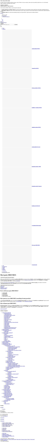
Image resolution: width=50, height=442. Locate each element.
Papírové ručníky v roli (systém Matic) (14, 346)
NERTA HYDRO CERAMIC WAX (8, 423)
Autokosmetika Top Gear (6, 343)
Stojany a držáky (6, 388)
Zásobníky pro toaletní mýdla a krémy (14, 365)
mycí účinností (17, 280)
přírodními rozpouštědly (28, 301)
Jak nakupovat (4, 266)
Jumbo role (10, 353)
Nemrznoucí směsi (7, 326)
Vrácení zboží (32, 439)
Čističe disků (6, 320)
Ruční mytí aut (6, 318)
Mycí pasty (6, 397)
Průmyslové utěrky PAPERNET (7, 431)
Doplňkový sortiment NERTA (7, 332)
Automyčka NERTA (5, 329)
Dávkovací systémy (7, 400)
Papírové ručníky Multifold (12, 348)
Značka (1, 407)
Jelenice (5, 334)
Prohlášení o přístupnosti (4, 439)
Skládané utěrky (10, 376)
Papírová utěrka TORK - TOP (7, 424)
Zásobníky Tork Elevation (10, 362)
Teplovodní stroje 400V (8, 395)
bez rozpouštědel (18, 301)
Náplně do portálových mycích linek (10, 328)
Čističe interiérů (6, 323)
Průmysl (5, 370)
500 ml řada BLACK (7, 313)
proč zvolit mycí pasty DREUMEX (8, 282)
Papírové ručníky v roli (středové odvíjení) (14, 350)
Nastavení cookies (24, 439)
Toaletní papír (8, 351)
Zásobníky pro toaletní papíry (12, 364)
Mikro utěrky (4, 433)
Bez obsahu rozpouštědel (10, 398)
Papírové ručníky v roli (9, 384)
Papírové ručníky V (9, 382)
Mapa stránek (19, 439)
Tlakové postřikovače (7, 391)
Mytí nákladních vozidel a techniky (9, 315)
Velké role (9, 372)
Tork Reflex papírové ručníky (12, 347)
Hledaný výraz (2, 24)
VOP (3, 265)
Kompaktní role (10, 355)
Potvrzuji (1, 13)
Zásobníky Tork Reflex (9, 367)
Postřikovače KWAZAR (6, 389)
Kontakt (3, 269)
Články (3, 268)
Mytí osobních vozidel (7, 316)
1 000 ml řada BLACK (7, 314)
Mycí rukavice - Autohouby (8, 335)
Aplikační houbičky (7, 336)
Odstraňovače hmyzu (7, 321)
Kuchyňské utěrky (7, 386)
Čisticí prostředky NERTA (6, 330)
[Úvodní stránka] (3, 22)
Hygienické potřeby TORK (6, 344)
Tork (5, 402)
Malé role (9, 374)
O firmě (3, 267)
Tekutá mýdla (10, 358)
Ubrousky (7, 369)
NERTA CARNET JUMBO (6, 422)
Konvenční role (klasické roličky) (13, 354)
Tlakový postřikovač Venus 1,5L (7, 425)
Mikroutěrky (6, 333)
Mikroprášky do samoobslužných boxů (10, 327)
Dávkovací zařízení (5, 342)
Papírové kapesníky (9, 360)
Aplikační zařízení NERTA (6, 341)
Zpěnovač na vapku (5, 434)
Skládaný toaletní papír (11, 356)
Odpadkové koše (8, 368)
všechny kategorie (3, 308)
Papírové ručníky (7, 381)
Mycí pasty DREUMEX (6, 396)
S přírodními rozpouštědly (10, 399)
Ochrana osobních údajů (12, 439)
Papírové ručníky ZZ (11, 349)
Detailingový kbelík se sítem (8, 337)
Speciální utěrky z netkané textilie (11, 377)
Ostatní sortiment (7, 403)
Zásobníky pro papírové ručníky (13, 363)
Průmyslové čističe (7, 325)
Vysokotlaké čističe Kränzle (6, 393)
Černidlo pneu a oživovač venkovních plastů (11, 322)
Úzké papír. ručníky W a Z (10, 383)
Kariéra (28, 439)
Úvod (3, 28)
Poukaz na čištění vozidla (6, 426)
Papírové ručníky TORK (6, 430)
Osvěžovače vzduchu (9, 361)
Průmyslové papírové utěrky (10, 371)
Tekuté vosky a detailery (8, 319)
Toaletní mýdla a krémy (10, 357)
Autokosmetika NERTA (6, 312)
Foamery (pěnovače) (7, 392)
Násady (5, 339)
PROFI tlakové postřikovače (6, 435)
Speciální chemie (7, 340)
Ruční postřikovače (7, 390)
